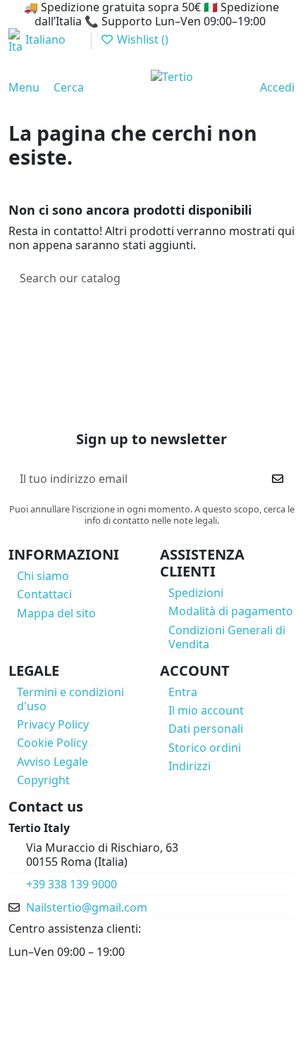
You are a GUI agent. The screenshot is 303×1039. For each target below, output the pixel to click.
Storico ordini (204, 748)
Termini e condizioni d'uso (70, 699)
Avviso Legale (52, 762)
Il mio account (206, 710)
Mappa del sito (56, 613)
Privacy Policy (53, 724)
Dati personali (205, 729)
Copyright (43, 780)
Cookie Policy (52, 743)
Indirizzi (189, 766)
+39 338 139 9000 (71, 884)
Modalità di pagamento (230, 611)
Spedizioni (195, 593)
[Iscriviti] (278, 478)
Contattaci (44, 594)
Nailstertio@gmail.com (86, 907)
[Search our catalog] (279, 278)
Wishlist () (141, 39)
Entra (182, 692)
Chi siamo (43, 576)
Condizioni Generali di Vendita (226, 637)
